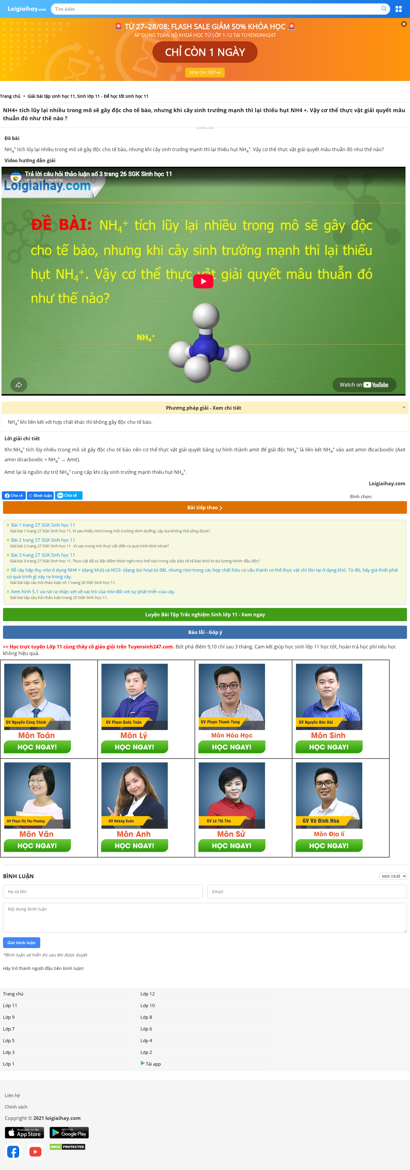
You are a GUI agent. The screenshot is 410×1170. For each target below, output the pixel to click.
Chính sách (16, 1107)
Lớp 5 (9, 1040)
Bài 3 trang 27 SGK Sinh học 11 (43, 555)
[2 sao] (384, 495)
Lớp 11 (10, 1005)
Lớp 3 (9, 1052)
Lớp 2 (146, 1052)
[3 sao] (391, 495)
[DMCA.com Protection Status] (67, 1151)
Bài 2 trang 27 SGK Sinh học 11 (43, 540)
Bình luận (43, 495)
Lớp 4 (146, 1040)
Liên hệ (12, 1095)
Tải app (153, 1064)
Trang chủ (13, 994)
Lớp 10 (147, 1005)
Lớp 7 (9, 1029)
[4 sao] (398, 495)
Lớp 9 (9, 1017)
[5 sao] (405, 495)
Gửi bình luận (22, 942)
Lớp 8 (146, 1017)
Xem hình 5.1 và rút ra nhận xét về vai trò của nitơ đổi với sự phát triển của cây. (93, 591)
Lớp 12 (147, 994)
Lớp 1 (9, 1064)
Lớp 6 (146, 1029)
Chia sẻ (16, 495)
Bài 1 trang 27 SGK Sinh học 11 (43, 525)
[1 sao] (377, 495)
